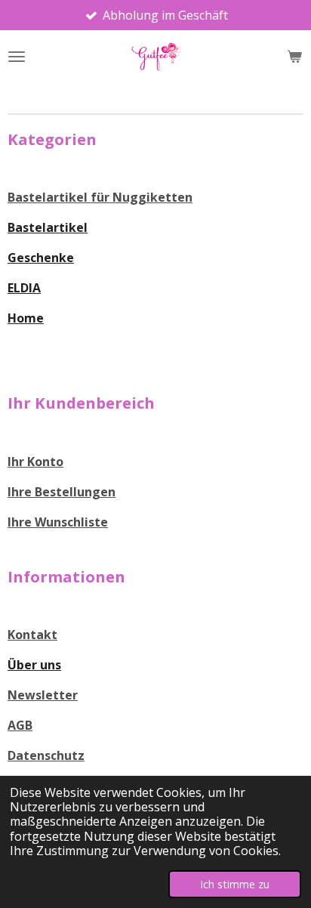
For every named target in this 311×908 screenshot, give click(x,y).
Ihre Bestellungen (61, 491)
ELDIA (24, 288)
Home (26, 318)
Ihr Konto (35, 461)
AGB (20, 725)
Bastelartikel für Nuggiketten (100, 197)
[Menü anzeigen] (16, 56)
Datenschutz (46, 755)
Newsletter (43, 695)
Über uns (34, 664)
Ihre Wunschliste (58, 522)
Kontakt (32, 634)
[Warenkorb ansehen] (294, 56)
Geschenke (41, 257)
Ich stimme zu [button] (234, 884)
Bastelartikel (48, 227)
